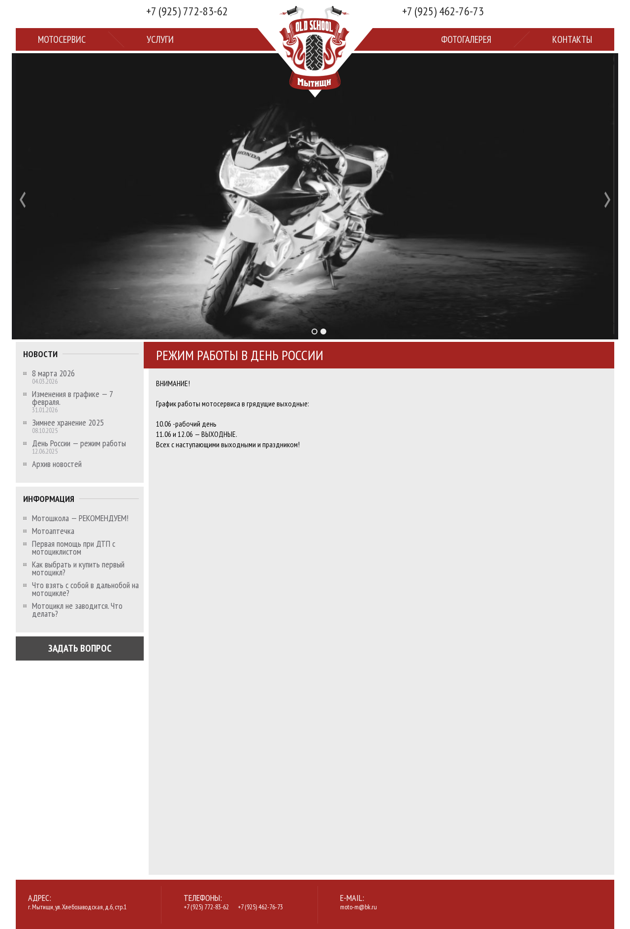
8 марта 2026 (53, 373)
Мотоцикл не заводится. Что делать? (77, 610)
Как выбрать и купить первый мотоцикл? (78, 568)
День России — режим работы (79, 443)
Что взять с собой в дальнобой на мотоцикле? (85, 589)
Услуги (160, 39)
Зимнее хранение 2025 (68, 423)
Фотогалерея (466, 39)
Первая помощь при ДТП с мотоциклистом (73, 548)
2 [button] (323, 331)
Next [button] (607, 200)
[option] (315, 196)
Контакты (572, 39)
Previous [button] (23, 200)
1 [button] (314, 331)
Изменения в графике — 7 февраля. (72, 398)
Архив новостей (57, 464)
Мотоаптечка (53, 531)
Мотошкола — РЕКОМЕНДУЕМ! (80, 518)
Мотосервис (62, 39)
